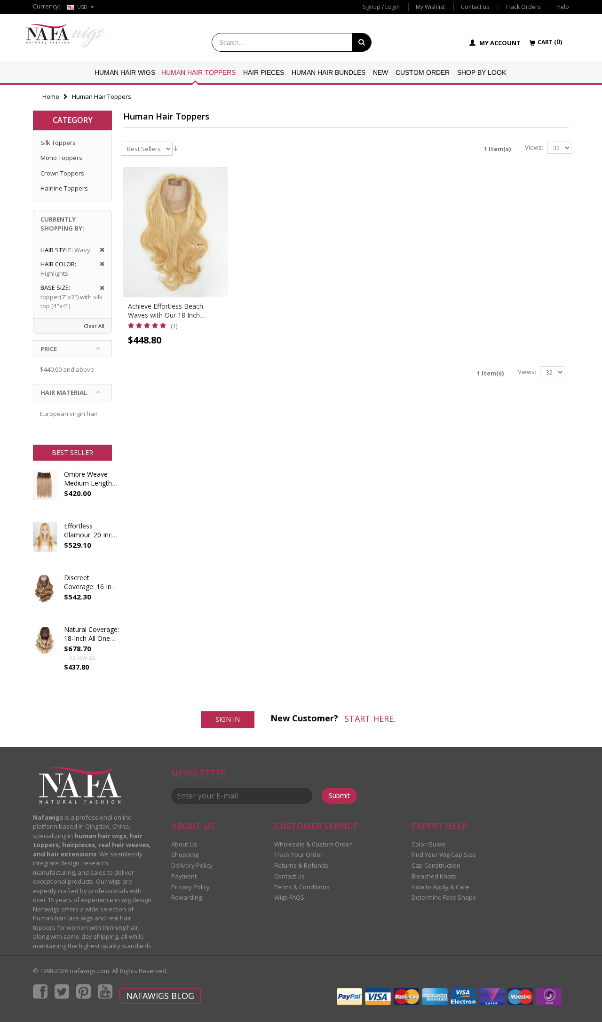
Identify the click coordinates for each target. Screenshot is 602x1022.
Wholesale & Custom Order (313, 844)
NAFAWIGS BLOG (160, 995)
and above (67, 369)
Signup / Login (381, 7)
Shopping (184, 854)
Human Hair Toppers (198, 72)
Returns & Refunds (301, 865)
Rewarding (186, 897)
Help (562, 7)
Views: (534, 147)
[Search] (361, 42)
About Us (184, 844)
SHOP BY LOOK (481, 72)
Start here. (370, 718)
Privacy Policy (190, 887)
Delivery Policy (192, 865)
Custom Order (423, 72)
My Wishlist (430, 7)
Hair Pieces (263, 72)
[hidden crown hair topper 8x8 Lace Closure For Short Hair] (45, 597)
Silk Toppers (58, 142)
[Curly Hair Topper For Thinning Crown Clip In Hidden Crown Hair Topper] (45, 648)
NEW (380, 72)
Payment (184, 876)
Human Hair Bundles (328, 72)
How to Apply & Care (440, 887)
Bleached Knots (434, 876)
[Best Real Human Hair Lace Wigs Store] (66, 36)
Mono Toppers (61, 157)
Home (50, 96)
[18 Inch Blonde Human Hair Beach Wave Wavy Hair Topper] (175, 232)
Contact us (475, 7)
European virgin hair (69, 413)
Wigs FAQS (289, 897)
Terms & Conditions (302, 887)
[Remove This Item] (99, 250)
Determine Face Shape (444, 897)
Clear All (94, 325)
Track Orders (522, 7)
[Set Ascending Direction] (175, 148)
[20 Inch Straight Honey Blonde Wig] (45, 545)
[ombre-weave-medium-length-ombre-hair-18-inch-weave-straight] (45, 493)
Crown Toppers (62, 173)
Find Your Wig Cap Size (444, 854)
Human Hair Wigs (125, 72)
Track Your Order (298, 854)
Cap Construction (436, 865)
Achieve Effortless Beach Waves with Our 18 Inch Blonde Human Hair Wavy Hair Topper (174, 319)
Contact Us (289, 876)
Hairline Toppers (64, 188)
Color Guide (428, 844)
